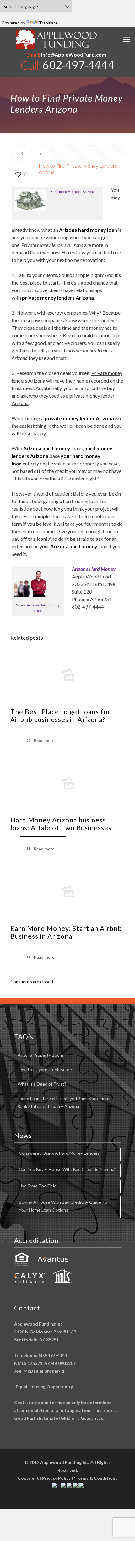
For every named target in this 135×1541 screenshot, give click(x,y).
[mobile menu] (126, 39)
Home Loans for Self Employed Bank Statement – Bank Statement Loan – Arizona (65, 1102)
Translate (48, 22)
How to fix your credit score (45, 1069)
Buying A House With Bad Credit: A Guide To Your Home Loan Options (63, 1206)
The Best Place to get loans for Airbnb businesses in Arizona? (60, 715)
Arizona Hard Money (94, 569)
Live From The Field (38, 1185)
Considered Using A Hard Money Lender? (59, 1153)
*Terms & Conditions (95, 1478)
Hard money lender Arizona (72, 191)
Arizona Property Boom (40, 1055)
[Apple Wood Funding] (56, 39)
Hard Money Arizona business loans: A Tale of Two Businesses (60, 824)
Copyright (28, 1478)
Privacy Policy (56, 1478)
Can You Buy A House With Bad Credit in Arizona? (67, 1169)
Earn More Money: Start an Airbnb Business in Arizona (66, 932)
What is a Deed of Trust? (42, 1084)
